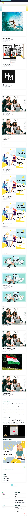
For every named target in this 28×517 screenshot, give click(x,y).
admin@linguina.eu (19, 508)
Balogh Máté (4, 84)
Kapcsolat (3, 507)
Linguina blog (6, 478)
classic (5, 476)
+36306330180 (19, 507)
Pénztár (16, 494)
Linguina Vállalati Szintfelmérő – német (9, 348)
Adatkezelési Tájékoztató (7, 469)
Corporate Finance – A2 (6, 267)
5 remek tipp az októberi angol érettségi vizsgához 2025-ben (13, 419)
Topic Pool (4, 142)
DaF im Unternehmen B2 (6, 136)
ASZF (11, 469)
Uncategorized (6, 480)
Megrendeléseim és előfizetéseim (20, 502)
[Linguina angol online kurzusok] (3, 3)
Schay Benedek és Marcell (7, 31)
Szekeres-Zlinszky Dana (6, 38)
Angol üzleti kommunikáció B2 (7, 223)
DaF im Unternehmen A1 (6, 325)
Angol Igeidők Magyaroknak (7, 64)
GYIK (13, 469)
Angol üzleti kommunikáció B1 (7, 169)
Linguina (18, 515)
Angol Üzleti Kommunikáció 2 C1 (7, 196)
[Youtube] (3, 494)
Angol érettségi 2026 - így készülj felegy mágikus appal (12, 422)
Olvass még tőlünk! (5, 41)
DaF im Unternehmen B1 (6, 113)
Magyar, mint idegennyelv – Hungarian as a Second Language (12, 370)
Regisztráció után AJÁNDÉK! (5, 0)
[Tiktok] (18, 511)
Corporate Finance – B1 (6, 285)
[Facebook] (2, 494)
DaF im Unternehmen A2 (6, 393)
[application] (14, 431)
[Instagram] (4, 494)
